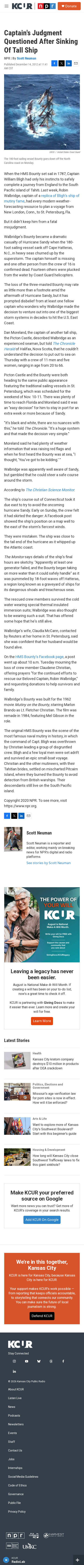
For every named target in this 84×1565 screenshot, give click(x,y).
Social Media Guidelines (23, 1476)
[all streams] (78, 1560)
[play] (6, 1560)
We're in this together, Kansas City (42, 1265)
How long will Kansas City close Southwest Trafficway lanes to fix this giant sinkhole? (56, 1160)
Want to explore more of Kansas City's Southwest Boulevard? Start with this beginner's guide (55, 1129)
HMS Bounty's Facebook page (39, 657)
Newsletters (16, 1424)
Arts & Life (40, 1118)
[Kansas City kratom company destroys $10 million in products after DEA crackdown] (17, 1060)
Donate (71, 6)
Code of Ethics (17, 1485)
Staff (11, 1441)
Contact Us (15, 1450)
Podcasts (14, 1415)
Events (12, 1433)
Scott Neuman (26, 58)
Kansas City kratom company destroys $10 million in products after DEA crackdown (56, 1063)
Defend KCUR (42, 1316)
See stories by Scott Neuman (49, 863)
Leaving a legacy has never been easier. (42, 974)
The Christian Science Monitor (49, 490)
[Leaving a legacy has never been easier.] (42, 924)
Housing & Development (49, 1149)
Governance (16, 1494)
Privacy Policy (17, 1511)
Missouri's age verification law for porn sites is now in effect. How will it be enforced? (54, 1098)
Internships (15, 1468)
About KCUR (16, 1389)
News (11, 1406)
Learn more (42, 1021)
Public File (14, 1502)
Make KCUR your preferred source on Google (41, 1196)
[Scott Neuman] (13, 839)
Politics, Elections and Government (48, 1086)
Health (37, 1053)
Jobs (11, 1459)
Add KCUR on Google (42, 1219)
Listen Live (15, 1398)
